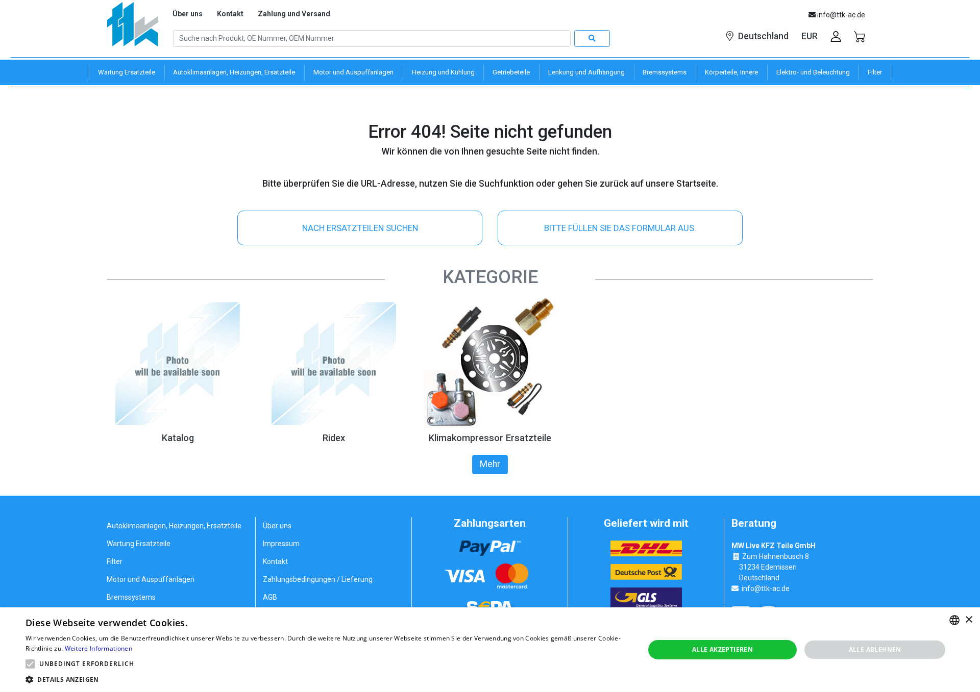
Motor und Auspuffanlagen (150, 579)
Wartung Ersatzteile (138, 544)
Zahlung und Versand (294, 14)
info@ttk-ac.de (766, 588)
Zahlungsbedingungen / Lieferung (318, 579)
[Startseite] (132, 28)
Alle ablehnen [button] (875, 649)
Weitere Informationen (98, 648)
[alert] (490, 649)
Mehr (490, 464)
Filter (114, 561)
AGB (270, 597)
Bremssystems (131, 597)
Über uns (188, 14)
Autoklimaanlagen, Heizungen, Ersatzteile (174, 526)
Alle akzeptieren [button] (722, 649)
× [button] (968, 620)
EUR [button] (809, 36)
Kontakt (230, 14)
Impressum (281, 544)
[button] (30, 664)
